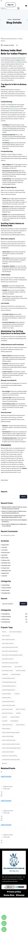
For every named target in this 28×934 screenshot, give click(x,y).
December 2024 (6, 563)
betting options (14, 108)
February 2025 (6, 560)
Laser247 (4, 717)
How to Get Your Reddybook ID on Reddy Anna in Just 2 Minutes (14, 525)
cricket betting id (15, 674)
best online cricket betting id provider (12, 655)
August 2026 (5, 544)
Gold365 (18, 713)
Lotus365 (4, 721)
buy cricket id (18, 666)
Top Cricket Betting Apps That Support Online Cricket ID (13, 805)
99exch (4, 631)
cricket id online (6, 697)
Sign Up (10, 5)
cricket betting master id (9, 686)
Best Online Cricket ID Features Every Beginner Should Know (14, 520)
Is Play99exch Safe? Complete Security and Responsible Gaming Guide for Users (13, 516)
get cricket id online (7, 709)
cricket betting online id (8, 690)
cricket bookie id (6, 693)
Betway (18, 60)
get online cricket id (7, 713)
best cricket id (6, 635)
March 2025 (5, 557)
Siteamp (20, 895)
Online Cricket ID (6, 587)
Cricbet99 (5, 674)
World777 (4, 763)
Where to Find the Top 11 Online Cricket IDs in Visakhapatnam (11, 781)
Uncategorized (6, 593)
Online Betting (6, 585)
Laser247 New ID (14, 717)
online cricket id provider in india (10, 744)
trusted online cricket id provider (11, 759)
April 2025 (4, 555)
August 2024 (5, 573)
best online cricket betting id (10, 651)
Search (4, 491)
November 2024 (6, 565)
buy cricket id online (7, 670)
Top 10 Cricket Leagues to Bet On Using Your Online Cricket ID (14, 829)
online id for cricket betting (9, 755)
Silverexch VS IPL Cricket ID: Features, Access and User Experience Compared (14, 507)
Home (9, 19)
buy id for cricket (20, 670)
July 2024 (4, 575)
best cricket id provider (8, 639)
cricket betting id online (8, 678)
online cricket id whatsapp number (11, 748)
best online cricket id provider (10, 662)
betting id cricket (6, 666)
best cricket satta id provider (10, 647)
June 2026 (4, 550)
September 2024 (6, 570)
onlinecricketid (6, 728)
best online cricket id (7, 659)
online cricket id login (7, 736)
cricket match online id (8, 701)
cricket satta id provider (8, 705)
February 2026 (6, 552)
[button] (26, 6)
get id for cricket (20, 709)
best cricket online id (7, 643)
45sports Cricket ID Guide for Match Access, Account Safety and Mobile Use (14, 512)
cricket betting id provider (9, 682)
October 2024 (5, 568)
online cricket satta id (8, 752)
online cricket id (20, 724)
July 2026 (4, 547)
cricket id (16, 693)
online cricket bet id (7, 724)
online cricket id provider (8, 740)
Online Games (5, 590)
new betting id (14, 721)
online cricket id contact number (10, 732)
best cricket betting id (15, 631)
